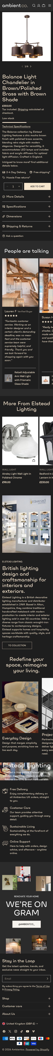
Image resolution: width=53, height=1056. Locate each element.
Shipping (23, 109)
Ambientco (18, 1049)
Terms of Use (43, 986)
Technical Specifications (16, 126)
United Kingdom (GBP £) (20, 1023)
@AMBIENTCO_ (26, 924)
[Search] (34, 5)
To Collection (17, 645)
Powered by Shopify (37, 1049)
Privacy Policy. (12, 989)
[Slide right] (30, 66)
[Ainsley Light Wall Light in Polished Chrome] (20, 441)
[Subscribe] (47, 978)
